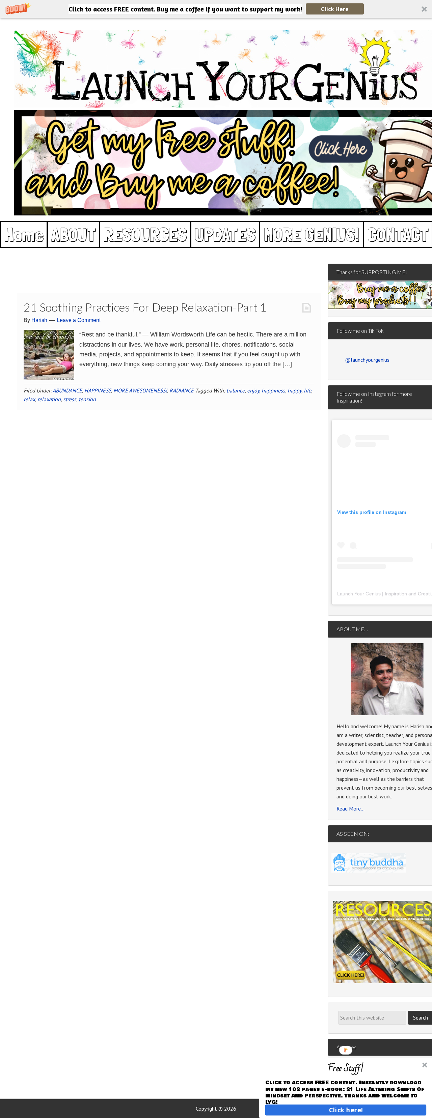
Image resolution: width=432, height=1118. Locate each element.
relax (29, 399)
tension (87, 399)
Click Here (335, 9)
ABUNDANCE (67, 390)
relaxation (49, 399)
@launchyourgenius (367, 359)
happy (294, 390)
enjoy (253, 390)
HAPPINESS (97, 390)
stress (69, 399)
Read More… (350, 808)
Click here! (346, 1110)
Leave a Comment (79, 320)
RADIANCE (181, 390)
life (307, 390)
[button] (216, 9)
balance (235, 390)
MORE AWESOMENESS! (140, 390)
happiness (273, 390)
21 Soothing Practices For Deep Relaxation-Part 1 (145, 307)
